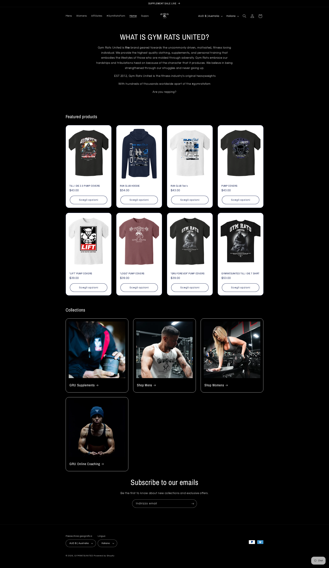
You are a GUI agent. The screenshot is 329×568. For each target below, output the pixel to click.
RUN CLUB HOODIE (130, 185)
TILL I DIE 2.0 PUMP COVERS (84, 185)
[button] (244, 16)
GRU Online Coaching (84, 464)
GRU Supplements (82, 385)
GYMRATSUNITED (83, 556)
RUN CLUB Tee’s (179, 185)
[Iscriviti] (193, 503)
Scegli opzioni (88, 199)
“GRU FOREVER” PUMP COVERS (188, 273)
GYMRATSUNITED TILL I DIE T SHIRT (240, 273)
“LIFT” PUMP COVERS (80, 273)
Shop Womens (214, 385)
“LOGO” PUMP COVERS (132, 273)
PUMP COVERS (229, 185)
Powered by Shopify (104, 556)
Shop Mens (144, 385)
